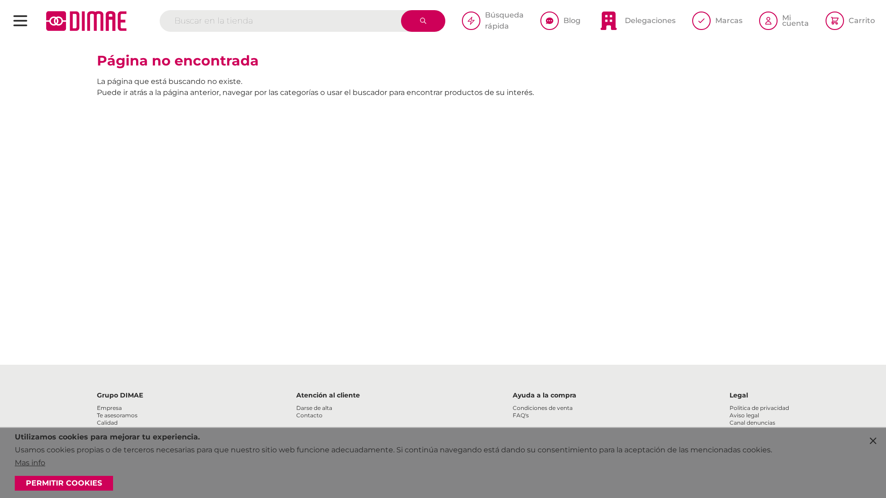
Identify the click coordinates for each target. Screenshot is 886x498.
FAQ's (521, 415)
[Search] (423, 21)
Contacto (309, 415)
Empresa (109, 407)
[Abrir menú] (20, 21)
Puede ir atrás (122, 92)
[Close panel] (873, 441)
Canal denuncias (752, 422)
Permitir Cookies (64, 483)
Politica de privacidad (759, 407)
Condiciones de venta (543, 407)
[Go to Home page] (86, 21)
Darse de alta (314, 407)
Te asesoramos (117, 415)
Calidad (107, 422)
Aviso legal (744, 415)
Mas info (30, 462)
